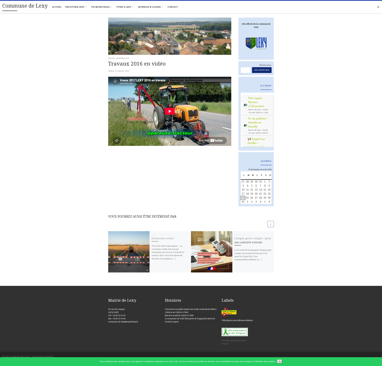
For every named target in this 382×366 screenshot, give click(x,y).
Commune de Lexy (19, 356)
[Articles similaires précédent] (264, 224)
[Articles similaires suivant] (271, 224)
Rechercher (266, 65)
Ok (279, 361)
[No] (378, 361)
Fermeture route (163, 238)
